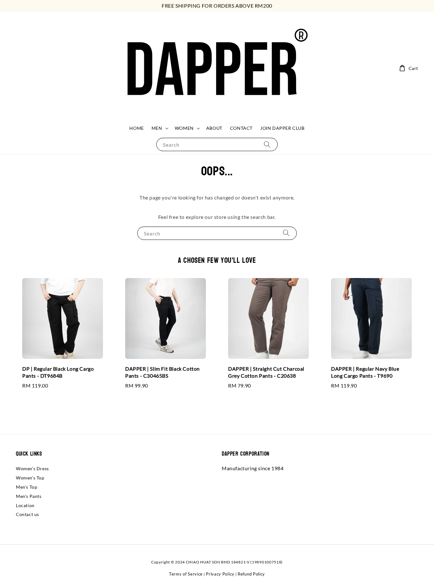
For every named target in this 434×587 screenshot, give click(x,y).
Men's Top (26, 487)
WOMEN (184, 128)
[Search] (267, 144)
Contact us (27, 514)
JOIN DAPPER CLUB (282, 128)
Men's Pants (29, 496)
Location (25, 505)
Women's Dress (32, 468)
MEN (157, 128)
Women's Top (30, 477)
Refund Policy (251, 574)
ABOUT (214, 128)
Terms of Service (186, 574)
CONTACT (241, 128)
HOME (136, 128)
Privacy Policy (220, 574)
